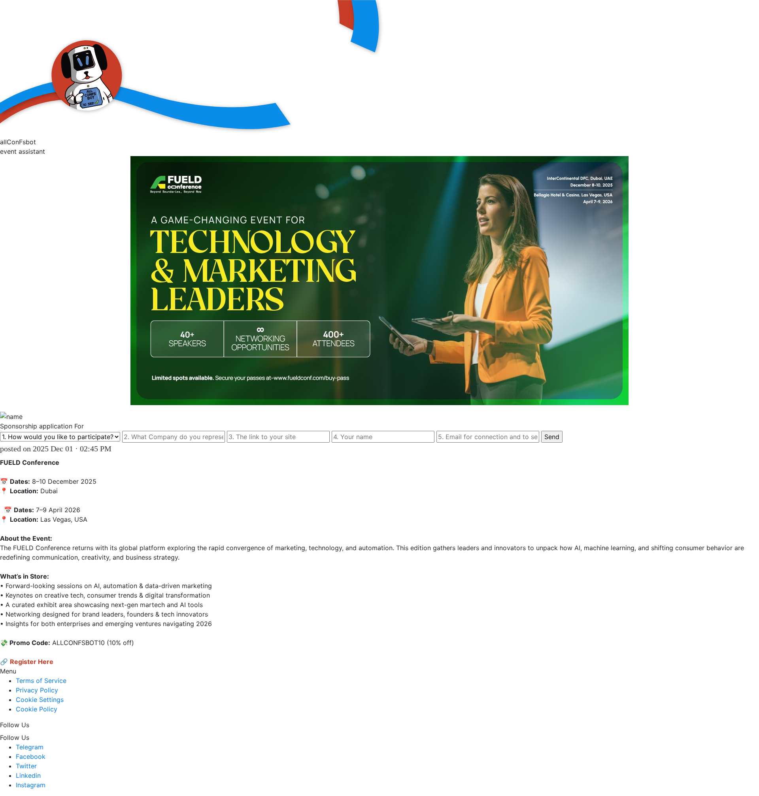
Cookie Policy (36, 709)
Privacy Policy (37, 690)
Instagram (30, 785)
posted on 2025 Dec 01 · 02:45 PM (55, 448)
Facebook (30, 756)
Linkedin (28, 775)
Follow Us (14, 725)
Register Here (31, 662)
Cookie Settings (40, 700)
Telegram (29, 747)
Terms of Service (41, 681)
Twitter (26, 766)
